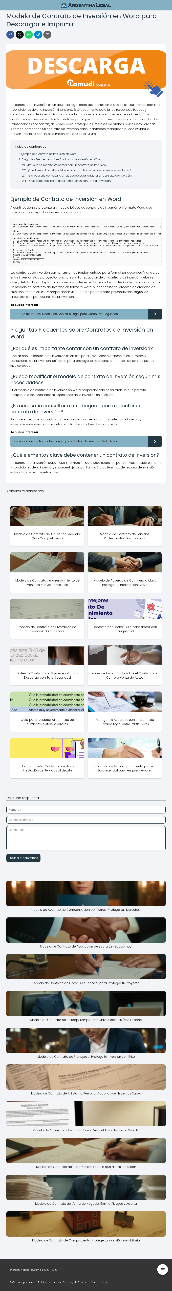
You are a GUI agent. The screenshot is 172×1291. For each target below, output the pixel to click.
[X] (20, 35)
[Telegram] (38, 35)
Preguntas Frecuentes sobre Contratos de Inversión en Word (61, 159)
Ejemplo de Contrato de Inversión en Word (49, 154)
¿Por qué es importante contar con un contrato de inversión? (67, 165)
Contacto (83, 1282)
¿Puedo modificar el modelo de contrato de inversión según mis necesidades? (79, 170)
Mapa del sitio (99, 1282)
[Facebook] (10, 35)
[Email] (47, 35)
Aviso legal (69, 1282)
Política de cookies (49, 1282)
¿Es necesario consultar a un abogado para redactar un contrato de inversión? (80, 176)
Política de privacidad (23, 1282)
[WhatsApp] (29, 35)
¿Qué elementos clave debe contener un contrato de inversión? (70, 181)
